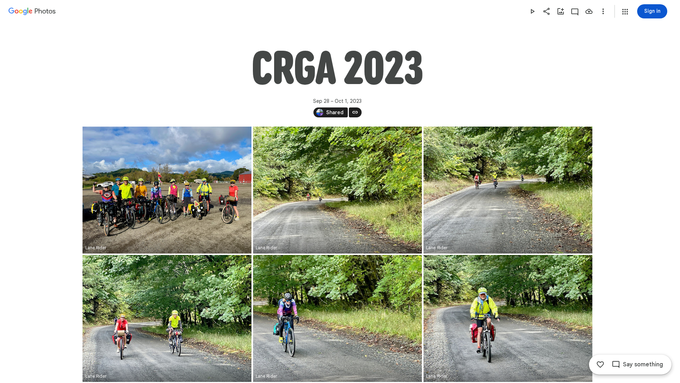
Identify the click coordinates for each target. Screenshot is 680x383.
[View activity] (575, 11)
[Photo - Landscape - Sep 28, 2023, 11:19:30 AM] (337, 190)
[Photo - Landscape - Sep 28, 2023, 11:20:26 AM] (507, 318)
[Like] (600, 364)
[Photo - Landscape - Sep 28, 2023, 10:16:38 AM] (167, 190)
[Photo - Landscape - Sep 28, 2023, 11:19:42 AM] (507, 190)
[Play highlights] (532, 11)
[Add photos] (561, 11)
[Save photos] (589, 11)
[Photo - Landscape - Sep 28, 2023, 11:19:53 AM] (167, 318)
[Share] (546, 11)
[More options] (603, 11)
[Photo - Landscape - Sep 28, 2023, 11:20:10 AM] (337, 318)
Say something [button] (643, 364)
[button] (625, 12)
